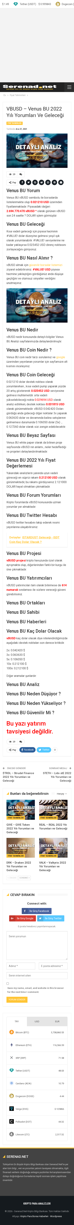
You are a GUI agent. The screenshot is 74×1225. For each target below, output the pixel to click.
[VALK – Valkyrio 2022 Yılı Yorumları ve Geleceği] (53, 848)
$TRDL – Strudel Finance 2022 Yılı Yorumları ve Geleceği (18, 777)
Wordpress (56, 1216)
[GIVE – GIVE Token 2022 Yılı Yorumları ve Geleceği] (20, 810)
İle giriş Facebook (39, 911)
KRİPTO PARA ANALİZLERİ (37, 1203)
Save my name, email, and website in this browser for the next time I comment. (35, 990)
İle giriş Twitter (53, 918)
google (60, 357)
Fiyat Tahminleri (15, 123)
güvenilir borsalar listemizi (45, 265)
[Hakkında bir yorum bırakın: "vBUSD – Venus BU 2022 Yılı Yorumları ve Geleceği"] (21, 174)
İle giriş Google (25, 918)
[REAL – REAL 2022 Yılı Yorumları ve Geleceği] (53, 810)
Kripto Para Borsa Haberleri (34, 1216)
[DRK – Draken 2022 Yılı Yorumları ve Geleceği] (20, 848)
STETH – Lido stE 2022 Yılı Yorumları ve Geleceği (57, 777)
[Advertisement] (37, 45)
